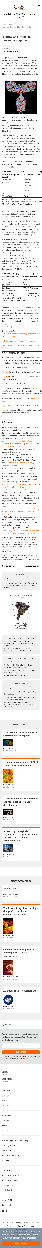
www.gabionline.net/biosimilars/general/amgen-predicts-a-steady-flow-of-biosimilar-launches (21, 511)
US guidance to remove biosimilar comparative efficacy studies (16, 579)
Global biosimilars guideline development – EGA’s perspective (19, 952)
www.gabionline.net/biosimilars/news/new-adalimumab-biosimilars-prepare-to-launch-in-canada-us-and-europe (21, 444)
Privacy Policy (26, 1058)
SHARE (7, 1024)
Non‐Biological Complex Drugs (15, 1140)
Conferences (7, 1170)
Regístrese (6, 410)
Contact (31, 1226)
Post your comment (12, 51)
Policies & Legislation (11, 1155)
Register (5, 376)
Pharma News (8, 1185)
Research (6, 1105)
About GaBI (8, 662)
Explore (5, 405)
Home (4, 24)
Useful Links (7, 1190)
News (4, 1100)
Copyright (22, 1226)
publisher (7, 549)
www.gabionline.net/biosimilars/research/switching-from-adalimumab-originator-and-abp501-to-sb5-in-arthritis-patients (21, 487)
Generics (6, 1091)
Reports (11, 24)
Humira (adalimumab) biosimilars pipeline (17, 27)
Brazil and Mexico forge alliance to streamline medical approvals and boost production (19, 643)
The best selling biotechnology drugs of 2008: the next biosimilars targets (19, 666)
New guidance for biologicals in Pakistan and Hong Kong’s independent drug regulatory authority (20, 585)
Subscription (7, 1205)
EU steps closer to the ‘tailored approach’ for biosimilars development (20, 698)
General (5, 1096)
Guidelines (7, 1150)
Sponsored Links (9, 1180)
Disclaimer (11, 1226)
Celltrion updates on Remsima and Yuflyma (19, 341)
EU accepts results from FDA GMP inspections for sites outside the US (17, 650)
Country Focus (8, 1145)
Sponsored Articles (10, 1175)
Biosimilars (7, 1115)
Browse (5, 372)
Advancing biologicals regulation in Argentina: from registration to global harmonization (18, 704)
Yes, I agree (21, 1244)
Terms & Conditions (31, 1222)
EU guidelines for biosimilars (15, 675)
